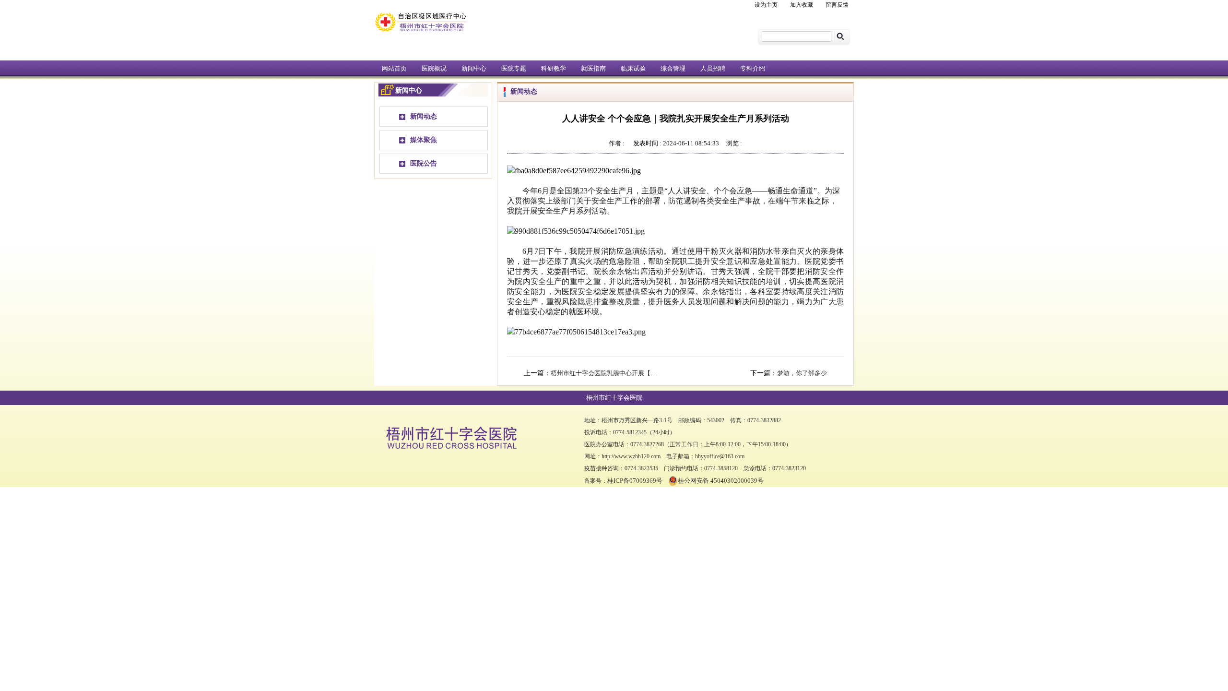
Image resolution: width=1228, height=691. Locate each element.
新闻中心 (473, 68)
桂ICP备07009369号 (634, 480)
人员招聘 (712, 68)
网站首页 (394, 68)
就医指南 (593, 68)
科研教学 (553, 68)
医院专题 (513, 68)
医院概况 (434, 68)
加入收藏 (801, 4)
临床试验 (633, 68)
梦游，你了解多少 (802, 373)
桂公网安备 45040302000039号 (721, 480)
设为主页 (766, 4)
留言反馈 (837, 4)
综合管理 (673, 68)
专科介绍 (752, 68)
